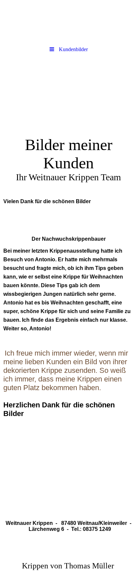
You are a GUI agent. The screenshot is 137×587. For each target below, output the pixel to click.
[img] (68, 21)
